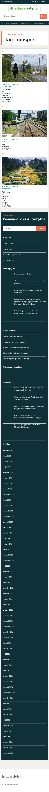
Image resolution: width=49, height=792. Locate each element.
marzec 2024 (8, 544)
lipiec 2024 (7, 527)
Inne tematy (7, 249)
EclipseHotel (11, 776)
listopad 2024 (8, 511)
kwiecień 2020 (8, 726)
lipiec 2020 (7, 709)
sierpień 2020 (8, 704)
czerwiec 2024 (8, 533)
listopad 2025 (8, 489)
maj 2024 (6, 538)
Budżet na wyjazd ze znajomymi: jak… (17, 348)
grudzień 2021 (8, 615)
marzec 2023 (8, 577)
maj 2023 (6, 566)
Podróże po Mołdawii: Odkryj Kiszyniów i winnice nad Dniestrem (28, 389)
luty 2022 (6, 604)
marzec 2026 (8, 478)
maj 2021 (6, 654)
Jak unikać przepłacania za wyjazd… (16, 353)
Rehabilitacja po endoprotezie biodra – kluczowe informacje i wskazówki (28, 312)
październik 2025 (9, 494)
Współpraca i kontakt (39, 1)
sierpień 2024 (8, 522)
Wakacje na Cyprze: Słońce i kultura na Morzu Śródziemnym (28, 426)
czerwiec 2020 (8, 714)
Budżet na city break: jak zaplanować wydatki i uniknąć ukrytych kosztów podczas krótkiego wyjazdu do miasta (30, 301)
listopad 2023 (8, 555)
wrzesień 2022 (8, 588)
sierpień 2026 (8, 450)
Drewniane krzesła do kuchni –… (15, 336)
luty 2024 (6, 549)
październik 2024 (9, 516)
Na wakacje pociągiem (6, 147)
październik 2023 (9, 560)
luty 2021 (6, 670)
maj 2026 (6, 467)
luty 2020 (6, 736)
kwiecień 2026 (8, 472)
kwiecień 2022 (8, 593)
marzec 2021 (8, 665)
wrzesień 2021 (8, 632)
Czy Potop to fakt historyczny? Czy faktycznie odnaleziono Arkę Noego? (27, 417)
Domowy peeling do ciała (23, 274)
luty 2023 (6, 582)
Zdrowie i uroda (26, 23)
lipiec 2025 (7, 500)
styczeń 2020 (8, 742)
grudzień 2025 (8, 483)
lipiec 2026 (7, 456)
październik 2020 (9, 692)
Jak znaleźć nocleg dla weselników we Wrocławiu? (28, 291)
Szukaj (43, 16)
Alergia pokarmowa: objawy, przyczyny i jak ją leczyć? (29, 282)
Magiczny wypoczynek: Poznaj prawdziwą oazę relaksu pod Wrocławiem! (29, 407)
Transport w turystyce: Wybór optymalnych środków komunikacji (7, 95)
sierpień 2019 (8, 753)
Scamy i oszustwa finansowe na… (15, 342)
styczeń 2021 (8, 676)
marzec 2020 (8, 731)
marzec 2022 (8, 599)
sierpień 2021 (8, 637)
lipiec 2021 (7, 643)
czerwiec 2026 (8, 461)
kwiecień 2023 (8, 571)
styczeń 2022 (8, 610)
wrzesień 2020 (8, 698)
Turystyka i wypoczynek (10, 23)
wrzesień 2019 (8, 748)
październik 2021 (9, 626)
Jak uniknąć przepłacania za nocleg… (16, 359)
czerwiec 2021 (8, 648)
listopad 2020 (8, 687)
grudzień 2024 (8, 505)
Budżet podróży (39, 23)
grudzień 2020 (8, 681)
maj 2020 (6, 720)
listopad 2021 (8, 621)
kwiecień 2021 (8, 659)
